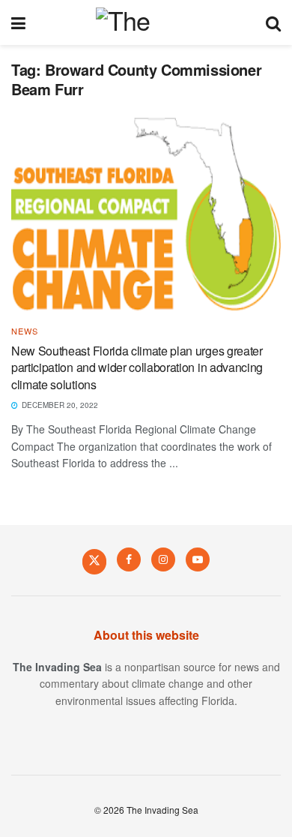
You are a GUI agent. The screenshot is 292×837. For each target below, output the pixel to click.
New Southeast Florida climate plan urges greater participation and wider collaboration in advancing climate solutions (137, 367)
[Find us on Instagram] (163, 560)
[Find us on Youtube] (198, 560)
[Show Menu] (18, 22)
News (24, 331)
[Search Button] (273, 22)
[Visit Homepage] (145, 23)
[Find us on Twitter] (94, 561)
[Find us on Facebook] (129, 560)
